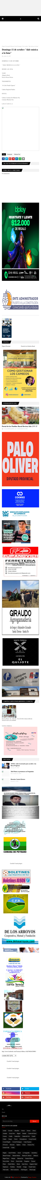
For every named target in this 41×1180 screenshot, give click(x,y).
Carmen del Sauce (32, 1133)
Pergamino (26, 1161)
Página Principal (5, 46)
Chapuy (10, 1139)
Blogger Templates (32, 1177)
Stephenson (5, 1167)
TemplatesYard (17, 1177)
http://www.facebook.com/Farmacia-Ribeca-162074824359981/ (19, 1051)
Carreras (5, 1136)
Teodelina (12, 1167)
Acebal (4, 1130)
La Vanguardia (26, 1152)
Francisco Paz (31, 1144)
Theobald (19, 1167)
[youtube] (11, 1097)
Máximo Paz (13, 46)
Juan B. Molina (12, 1152)
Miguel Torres (6, 1158)
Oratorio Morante (29, 1158)
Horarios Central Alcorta (18, 779)
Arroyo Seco (12, 1133)
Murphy (13, 1158)
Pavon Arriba (6, 1161)
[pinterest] (30, 1093)
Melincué (36, 1155)
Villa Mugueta (24, 1169)
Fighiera (18, 1144)
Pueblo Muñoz (11, 1164)
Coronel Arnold (32, 1139)
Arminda (5, 1133)
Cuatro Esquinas (27, 1142)
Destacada (9, 154)
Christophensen (23, 1139)
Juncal (19, 1152)
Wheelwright (32, 1169)
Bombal (24, 1133)
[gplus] (30, 1097)
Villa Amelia (5, 1169)
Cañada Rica (17, 1136)
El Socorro (5, 1144)
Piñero (4, 1164)
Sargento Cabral (33, 1164)
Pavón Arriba (19, 1161)
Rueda (18, 1164)
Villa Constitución (15, 1169)
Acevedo (10, 1130)
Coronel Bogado (6, 1142)
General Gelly (6, 1147)
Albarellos (16, 1130)
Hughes (4, 1152)
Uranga (25, 1167)
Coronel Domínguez (17, 1142)
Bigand (18, 1133)
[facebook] (11, 1088)
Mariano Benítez (16, 1155)
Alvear (34, 1130)
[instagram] (11, 1093)
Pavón (12, 1161)
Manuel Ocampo (6, 1155)
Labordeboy (34, 1152)
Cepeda (33, 1136)
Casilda (10, 1136)
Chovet (15, 1139)
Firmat (24, 1144)
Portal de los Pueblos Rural (28, 346)
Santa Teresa (25, 1164)
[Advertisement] (20, 32)
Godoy (12, 1147)
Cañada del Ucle (26, 1136)
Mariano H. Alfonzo (26, 1155)
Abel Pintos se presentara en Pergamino (22, 771)
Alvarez (28, 1130)
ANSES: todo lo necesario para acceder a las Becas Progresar (23, 764)
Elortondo (12, 1144)
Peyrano (33, 1161)
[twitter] (30, 1088)
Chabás (4, 1139)
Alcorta (23, 1130)
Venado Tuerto (32, 1167)
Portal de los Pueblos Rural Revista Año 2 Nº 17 (19, 426)
